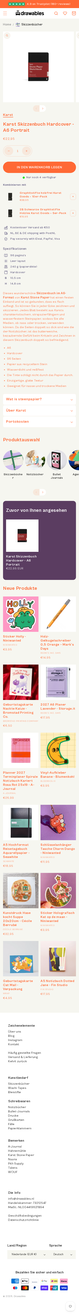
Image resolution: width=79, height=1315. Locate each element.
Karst (8, 115)
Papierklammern (19, 1128)
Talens (13, 1168)
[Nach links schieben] (36, 108)
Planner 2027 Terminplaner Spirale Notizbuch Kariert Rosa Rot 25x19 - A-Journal (20, 781)
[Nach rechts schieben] (43, 108)
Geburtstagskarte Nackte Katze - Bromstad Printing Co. (18, 711)
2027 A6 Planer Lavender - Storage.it (58, 706)
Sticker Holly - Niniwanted (14, 638)
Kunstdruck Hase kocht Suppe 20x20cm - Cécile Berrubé (17, 919)
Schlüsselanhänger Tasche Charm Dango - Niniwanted (58, 849)
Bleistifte (14, 1092)
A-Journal (15, 1146)
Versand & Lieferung (23, 1057)
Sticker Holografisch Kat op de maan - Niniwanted (58, 917)
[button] (5, 13)
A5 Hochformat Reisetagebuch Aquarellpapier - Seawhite (16, 851)
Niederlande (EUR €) (24, 1254)
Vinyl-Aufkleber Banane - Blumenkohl (58, 775)
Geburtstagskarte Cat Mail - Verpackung (18, 985)
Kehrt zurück (17, 1061)
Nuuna (12, 1159)
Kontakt (13, 1044)
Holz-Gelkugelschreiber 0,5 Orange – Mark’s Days (57, 642)
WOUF (12, 1172)
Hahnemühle (17, 1151)
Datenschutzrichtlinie (23, 1220)
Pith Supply (16, 1163)
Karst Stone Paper (21, 1155)
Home (7, 24)
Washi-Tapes (17, 1088)
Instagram (15, 1040)
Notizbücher (35, 474)
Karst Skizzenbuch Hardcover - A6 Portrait (21, 560)
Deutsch (58, 1254)
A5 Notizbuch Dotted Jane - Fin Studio (58, 983)
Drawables (20, 1296)
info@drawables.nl (21, 1198)
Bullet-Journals (19, 1111)
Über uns (14, 1031)
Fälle (11, 1124)
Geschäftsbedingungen (25, 1215)
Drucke (13, 1115)
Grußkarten (16, 1120)
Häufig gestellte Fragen (24, 1053)
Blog (11, 1036)
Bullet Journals (57, 476)
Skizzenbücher (32, 24)
